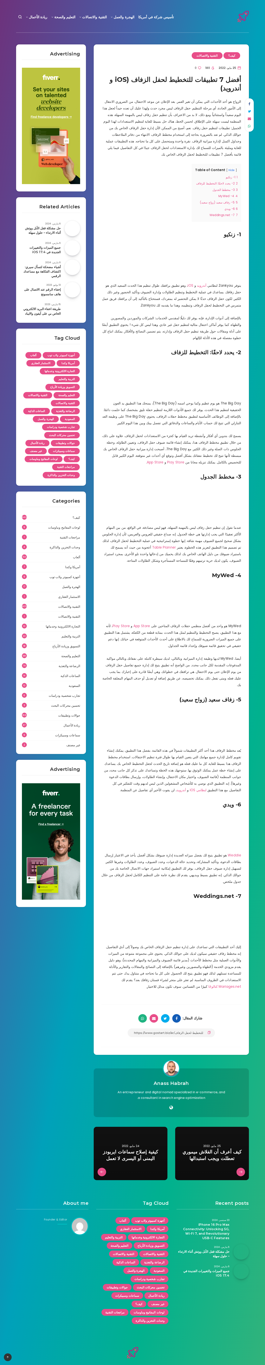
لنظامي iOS (198, 790)
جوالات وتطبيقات (65, 443)
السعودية (70, 419)
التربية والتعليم (67, 379)
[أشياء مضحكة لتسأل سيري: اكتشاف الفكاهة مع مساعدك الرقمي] (72, 267)
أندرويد (201, 285)
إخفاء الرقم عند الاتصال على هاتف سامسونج (42, 292)
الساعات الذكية (36, 411)
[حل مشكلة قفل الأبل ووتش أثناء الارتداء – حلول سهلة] (72, 228)
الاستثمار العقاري (41, 363)
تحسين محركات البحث (62, 435)
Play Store (175, 462)
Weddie (234, 855)
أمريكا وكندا (68, 363)
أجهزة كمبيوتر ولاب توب (61, 355)
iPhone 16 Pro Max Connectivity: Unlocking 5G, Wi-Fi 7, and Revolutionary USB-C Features (206, 1231)
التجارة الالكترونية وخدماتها (60, 371)
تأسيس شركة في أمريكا (156, 17)
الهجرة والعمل (124, 17)
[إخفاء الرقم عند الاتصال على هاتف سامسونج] (72, 290)
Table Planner (164, 547)
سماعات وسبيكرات (64, 451)
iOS (190, 285)
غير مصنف (36, 451)
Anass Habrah (171, 1083)
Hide (232, 170)
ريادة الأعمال (38, 17)
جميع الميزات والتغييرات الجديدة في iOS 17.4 (45, 250)
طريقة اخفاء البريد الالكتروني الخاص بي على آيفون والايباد (42, 311)
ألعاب (33, 355)
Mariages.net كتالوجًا (224, 986)
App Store (155, 462)
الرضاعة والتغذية (65, 411)
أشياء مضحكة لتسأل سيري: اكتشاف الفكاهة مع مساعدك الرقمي (42, 271)
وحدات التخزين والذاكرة (61, 475)
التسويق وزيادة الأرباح (62, 387)
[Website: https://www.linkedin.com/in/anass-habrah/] (171, 1107)
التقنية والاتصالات (94, 17)
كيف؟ (231, 55)
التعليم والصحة (65, 17)
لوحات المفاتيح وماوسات (43, 459)
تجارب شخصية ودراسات (61, 427)
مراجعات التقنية (66, 467)
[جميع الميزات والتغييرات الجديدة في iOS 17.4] (72, 248)
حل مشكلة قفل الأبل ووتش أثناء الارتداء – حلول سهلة (43, 230)
